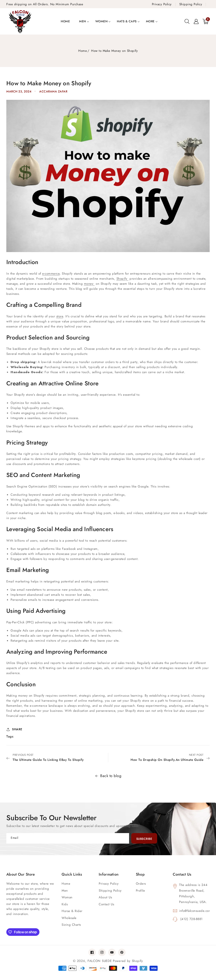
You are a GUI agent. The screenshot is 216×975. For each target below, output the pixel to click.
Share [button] (17, 729)
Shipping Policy (110, 890)
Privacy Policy (109, 883)
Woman (67, 897)
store (59, 316)
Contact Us (106, 904)
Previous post (48, 757)
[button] (187, 21)
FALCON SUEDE (100, 961)
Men (82, 21)
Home (82, 50)
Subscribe (144, 839)
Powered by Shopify (128, 961)
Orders (141, 883)
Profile (140, 890)
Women (101, 21)
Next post (167, 757)
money (89, 283)
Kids (65, 904)
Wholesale (69, 918)
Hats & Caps (127, 21)
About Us (105, 897)
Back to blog (110, 776)
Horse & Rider (72, 911)
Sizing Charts (71, 924)
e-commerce (50, 273)
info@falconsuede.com (194, 910)
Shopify (122, 278)
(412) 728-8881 (191, 919)
